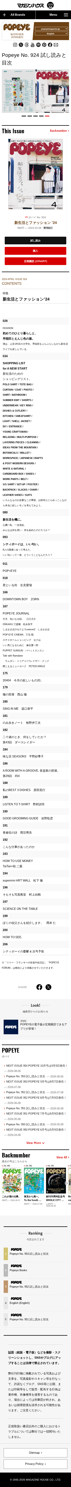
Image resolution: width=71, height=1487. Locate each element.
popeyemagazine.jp (50, 29)
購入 (35, 250)
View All (61, 1157)
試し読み (35, 240)
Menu (53, 14)
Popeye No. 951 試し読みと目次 (34, 1108)
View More (33, 1143)
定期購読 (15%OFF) (35, 261)
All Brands (18, 14)
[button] (24, 116)
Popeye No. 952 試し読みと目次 (34, 1092)
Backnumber (58, 131)
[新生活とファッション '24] (35, 174)
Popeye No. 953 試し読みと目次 (34, 1076)
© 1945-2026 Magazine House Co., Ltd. (35, 1479)
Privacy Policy (34, 1463)
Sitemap (34, 1452)
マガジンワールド (35, 5)
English (50, 34)
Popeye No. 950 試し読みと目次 (34, 1124)
